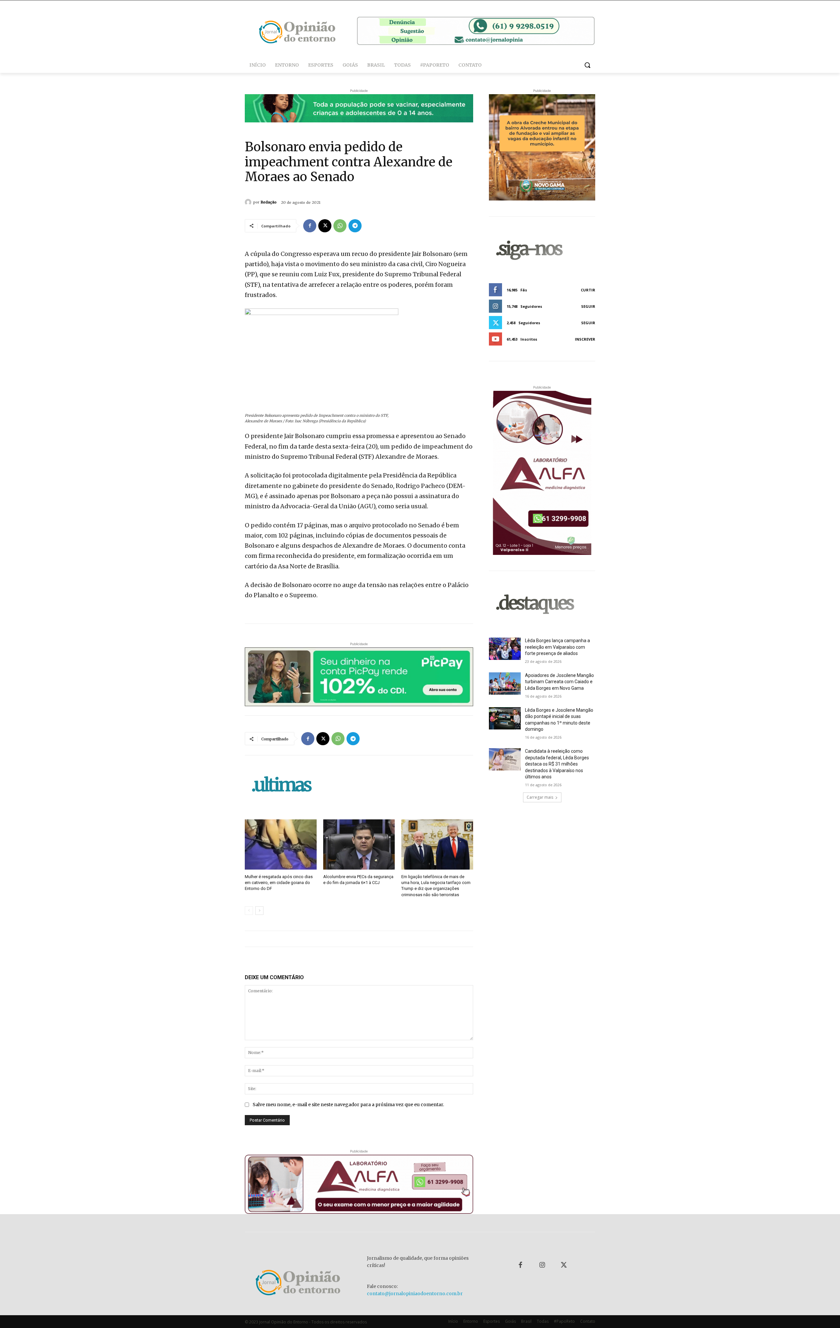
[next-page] (259, 910)
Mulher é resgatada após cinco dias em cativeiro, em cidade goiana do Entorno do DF (279, 882)
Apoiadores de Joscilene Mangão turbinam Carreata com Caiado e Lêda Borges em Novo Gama (559, 682)
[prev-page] (249, 910)
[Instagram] (542, 1265)
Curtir (588, 289)
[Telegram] (355, 225)
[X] (324, 225)
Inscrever (585, 339)
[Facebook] (309, 225)
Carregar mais (540, 797)
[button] (587, 65)
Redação (269, 202)
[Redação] (249, 202)
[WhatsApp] (339, 225)
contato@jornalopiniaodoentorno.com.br (415, 1293)
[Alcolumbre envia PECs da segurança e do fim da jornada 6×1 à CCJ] (359, 844)
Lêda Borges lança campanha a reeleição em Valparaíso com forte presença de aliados (557, 647)
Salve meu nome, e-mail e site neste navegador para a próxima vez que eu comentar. (348, 1104)
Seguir (588, 306)
